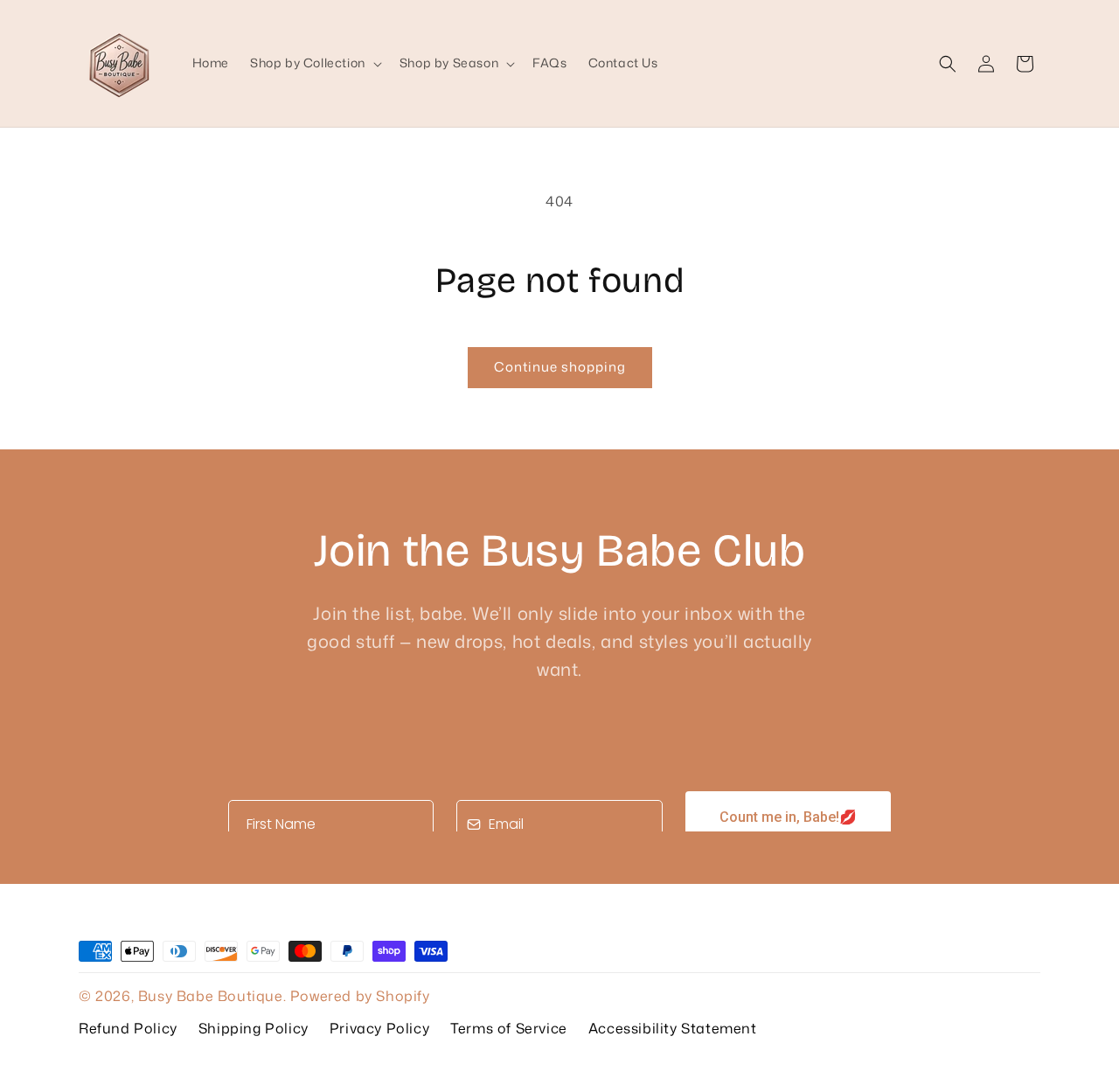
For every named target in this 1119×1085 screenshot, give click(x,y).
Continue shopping (560, 367)
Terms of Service (508, 1028)
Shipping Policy (253, 1028)
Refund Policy (128, 1028)
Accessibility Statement (672, 1028)
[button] (314, 63)
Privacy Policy (379, 1028)
